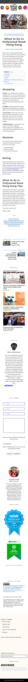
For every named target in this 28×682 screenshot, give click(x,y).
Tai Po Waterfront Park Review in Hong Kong (10, 255)
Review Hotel (6, 621)
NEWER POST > (21, 250)
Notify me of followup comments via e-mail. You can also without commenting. (14, 447)
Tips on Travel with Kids (9, 629)
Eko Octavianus (11, 49)
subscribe (10, 448)
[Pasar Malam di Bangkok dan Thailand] (14, 319)
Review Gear (6, 627)
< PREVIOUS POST (7, 239)
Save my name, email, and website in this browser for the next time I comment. (14, 438)
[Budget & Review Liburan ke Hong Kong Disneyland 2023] (14, 277)
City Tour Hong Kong (13, 219)
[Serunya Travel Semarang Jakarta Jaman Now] (14, 299)
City (6, 34)
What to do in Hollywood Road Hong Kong (13, 223)
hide (11, 72)
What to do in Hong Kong (13, 225)
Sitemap (5, 632)
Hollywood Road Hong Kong (10, 221)
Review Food (6, 624)
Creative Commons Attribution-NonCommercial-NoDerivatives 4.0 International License (13, 590)
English (11, 34)
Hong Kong (19, 34)
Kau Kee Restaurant (13, 169)
